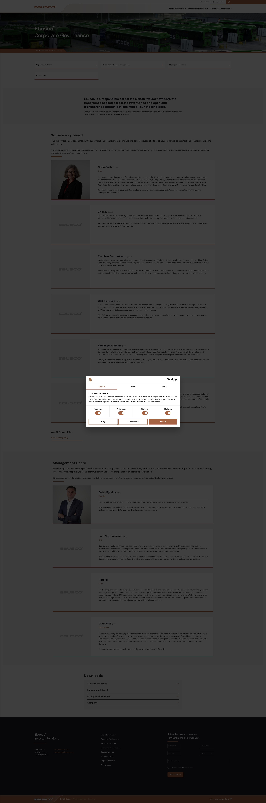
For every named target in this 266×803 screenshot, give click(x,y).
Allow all (163, 422)
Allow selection (133, 422)
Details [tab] (133, 387)
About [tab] (164, 387)
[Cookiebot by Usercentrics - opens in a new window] (168, 379)
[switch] (121, 413)
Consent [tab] (102, 387)
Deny (103, 422)
